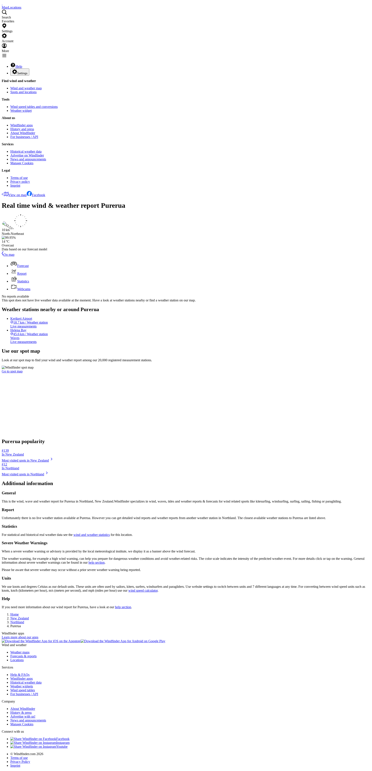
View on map (17, 195)
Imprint (15, 185)
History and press (22, 129)
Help (19, 66)
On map (8, 254)
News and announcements (28, 159)
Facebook (38, 195)
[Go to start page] (2, 3)
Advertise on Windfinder (27, 155)
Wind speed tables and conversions (34, 107)
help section (96, 562)
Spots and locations (23, 92)
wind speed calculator (143, 590)
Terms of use (19, 178)
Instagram (63, 743)
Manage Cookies (21, 163)
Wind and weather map (26, 88)
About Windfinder (22, 133)
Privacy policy (20, 181)
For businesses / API (24, 137)
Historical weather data (26, 151)
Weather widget (21, 110)
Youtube (62, 746)
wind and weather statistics (91, 535)
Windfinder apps (21, 125)
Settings (22, 73)
